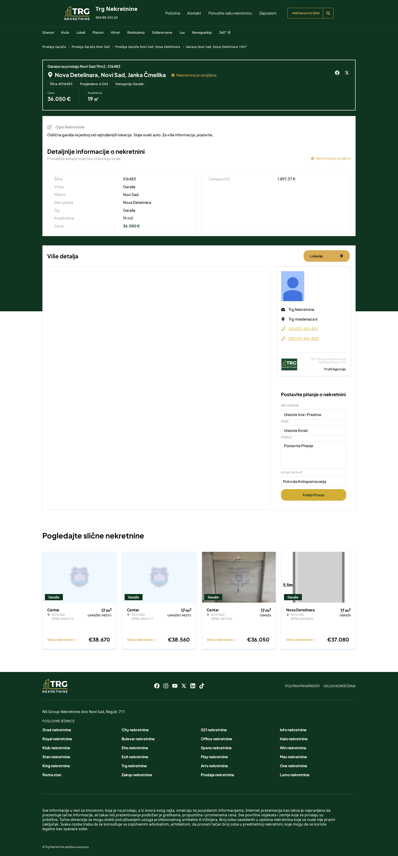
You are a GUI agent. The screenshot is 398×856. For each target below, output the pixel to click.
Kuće (65, 32)
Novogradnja (202, 32)
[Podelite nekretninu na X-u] (348, 73)
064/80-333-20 (107, 17)
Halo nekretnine (294, 738)
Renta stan (51, 774)
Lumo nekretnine (295, 774)
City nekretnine (135, 729)
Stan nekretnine (56, 756)
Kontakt (194, 13)
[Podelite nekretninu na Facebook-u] (338, 73)
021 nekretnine (214, 729)
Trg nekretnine (134, 765)
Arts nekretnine (214, 765)
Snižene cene (162, 32)
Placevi (98, 32)
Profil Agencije (335, 369)
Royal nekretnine (57, 738)
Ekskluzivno (136, 32)
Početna (172, 13)
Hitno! (115, 32)
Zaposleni (267, 13)
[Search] (328, 13)
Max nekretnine (293, 756)
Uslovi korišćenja (339, 686)
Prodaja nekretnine (217, 774)
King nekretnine (56, 765)
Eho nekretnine (135, 747)
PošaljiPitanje (314, 495)
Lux (182, 32)
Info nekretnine (293, 729)
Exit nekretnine (135, 756)
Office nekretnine (216, 738)
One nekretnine (293, 765)
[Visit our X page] (184, 686)
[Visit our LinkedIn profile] (193, 686)
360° (223, 32)
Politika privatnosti (302, 686)
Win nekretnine (293, 747)
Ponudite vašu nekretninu (230, 13)
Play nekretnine (214, 756)
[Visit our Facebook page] (157, 686)
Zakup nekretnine (137, 774)
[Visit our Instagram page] (166, 686)
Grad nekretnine (56, 729)
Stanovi (48, 32)
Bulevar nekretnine (138, 738)
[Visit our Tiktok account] (202, 686)
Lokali (80, 32)
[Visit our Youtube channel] (175, 686)
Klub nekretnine (56, 747)
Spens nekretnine (216, 747)
